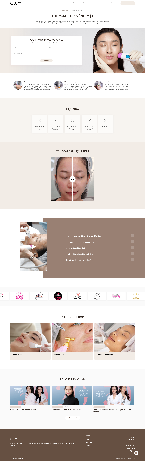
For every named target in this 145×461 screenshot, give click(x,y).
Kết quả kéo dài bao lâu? (75, 248)
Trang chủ (65, 10)
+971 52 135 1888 (131, 439)
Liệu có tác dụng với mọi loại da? (78, 260)
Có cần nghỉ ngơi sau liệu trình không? (80, 254)
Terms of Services (120, 458)
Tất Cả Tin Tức (72, 418)
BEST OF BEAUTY (15, 407)
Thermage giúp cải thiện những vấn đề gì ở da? (84, 236)
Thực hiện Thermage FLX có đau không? (81, 242)
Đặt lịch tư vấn (127, 3)
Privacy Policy (131, 458)
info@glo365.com (130, 445)
